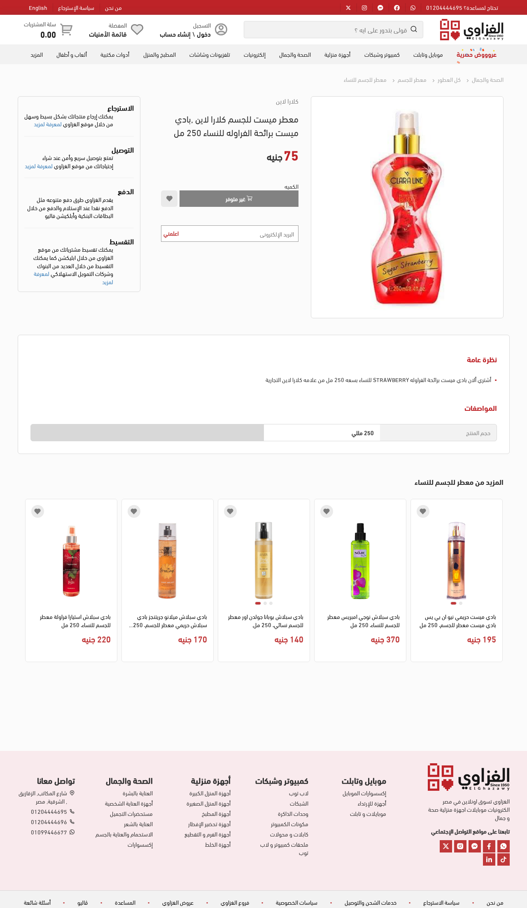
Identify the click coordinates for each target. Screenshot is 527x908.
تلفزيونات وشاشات (209, 54)
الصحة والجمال (295, 54)
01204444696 (49, 822)
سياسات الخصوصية (296, 902)
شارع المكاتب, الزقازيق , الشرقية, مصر (43, 797)
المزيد (36, 54)
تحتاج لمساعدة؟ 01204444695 (462, 7)
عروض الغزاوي (178, 902)
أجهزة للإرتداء (372, 803)
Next (30, 582)
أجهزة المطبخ (216, 813)
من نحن (113, 7)
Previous (497, 582)
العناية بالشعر (138, 824)
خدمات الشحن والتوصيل (370, 902)
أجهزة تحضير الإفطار (209, 824)
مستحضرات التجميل (131, 813)
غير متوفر (236, 198)
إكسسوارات (140, 844)
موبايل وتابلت (428, 54)
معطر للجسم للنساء (365, 79)
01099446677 (49, 832)
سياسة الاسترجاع (441, 902)
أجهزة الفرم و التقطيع (207, 834)
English (38, 7)
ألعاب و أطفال (71, 54)
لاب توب (298, 793)
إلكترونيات (255, 54)
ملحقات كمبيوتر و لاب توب (284, 848)
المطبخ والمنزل (159, 54)
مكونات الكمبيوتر (289, 824)
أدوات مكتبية (114, 54)
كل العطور (448, 79)
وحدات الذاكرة (293, 813)
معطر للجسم (411, 79)
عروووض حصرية (477, 53)
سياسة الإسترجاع (76, 7)
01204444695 (49, 811)
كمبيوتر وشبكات (382, 54)
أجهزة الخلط (218, 844)
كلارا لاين (287, 100)
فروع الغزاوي (235, 902)
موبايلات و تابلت (368, 813)
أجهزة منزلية (337, 54)
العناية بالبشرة (138, 793)
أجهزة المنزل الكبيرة (210, 793)
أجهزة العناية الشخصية (129, 803)
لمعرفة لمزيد (48, 123)
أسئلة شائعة (37, 902)
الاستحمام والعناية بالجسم (124, 834)
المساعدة (125, 902)
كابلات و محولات (289, 834)
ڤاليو (82, 902)
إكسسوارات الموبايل (364, 793)
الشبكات (299, 803)
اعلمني (171, 233)
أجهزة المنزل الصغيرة (209, 803)
